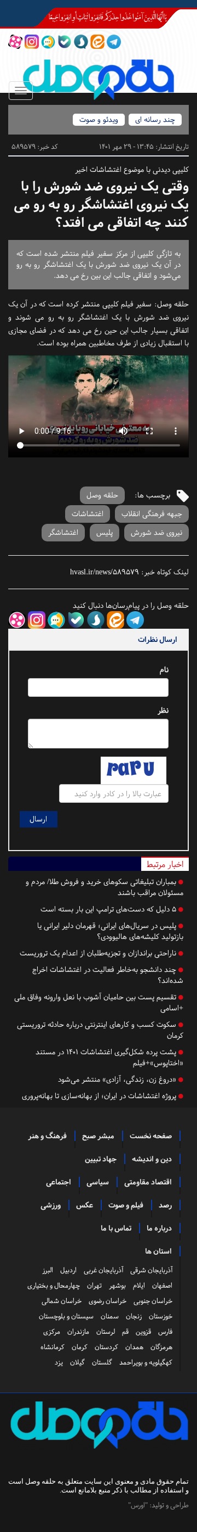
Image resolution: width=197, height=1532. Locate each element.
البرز (47, 1270)
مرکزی (51, 1332)
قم (125, 1332)
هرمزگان (161, 1347)
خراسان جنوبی (153, 1301)
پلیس (104, 532)
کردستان (106, 1347)
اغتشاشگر (63, 532)
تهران (94, 1285)
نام (164, 669)
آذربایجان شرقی (151, 1270)
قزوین (143, 1332)
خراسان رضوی (107, 1301)
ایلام (139, 1285)
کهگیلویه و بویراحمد (145, 1362)
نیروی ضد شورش (156, 532)
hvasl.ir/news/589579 (104, 572)
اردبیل (68, 1270)
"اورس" (138, 1505)
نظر (163, 710)
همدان (134, 1347)
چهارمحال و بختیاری (53, 1285)
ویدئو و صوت (98, 119)
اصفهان (162, 1285)
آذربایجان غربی (103, 1270)
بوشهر (117, 1285)
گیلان (77, 1362)
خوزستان (160, 1316)
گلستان (102, 1362)
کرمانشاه (52, 1347)
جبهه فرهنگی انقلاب (151, 513)
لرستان (105, 1332)
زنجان (134, 1316)
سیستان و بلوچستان (66, 1316)
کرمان (80, 1347)
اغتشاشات (87, 513)
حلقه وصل (173, 304)
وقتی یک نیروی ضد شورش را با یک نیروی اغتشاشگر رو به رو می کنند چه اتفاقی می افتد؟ (101, 204)
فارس (165, 1332)
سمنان (110, 1316)
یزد (59, 1362)
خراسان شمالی (62, 1301)
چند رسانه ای (155, 119)
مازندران (78, 1332)
